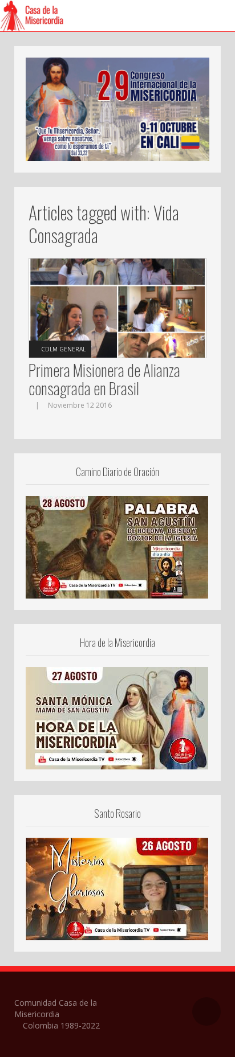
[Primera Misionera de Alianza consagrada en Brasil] (117, 307)
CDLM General (63, 349)
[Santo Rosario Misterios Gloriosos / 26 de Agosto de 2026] (117, 887)
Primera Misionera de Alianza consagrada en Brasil (104, 379)
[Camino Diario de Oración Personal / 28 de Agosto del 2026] (117, 546)
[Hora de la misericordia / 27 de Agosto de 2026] (117, 717)
